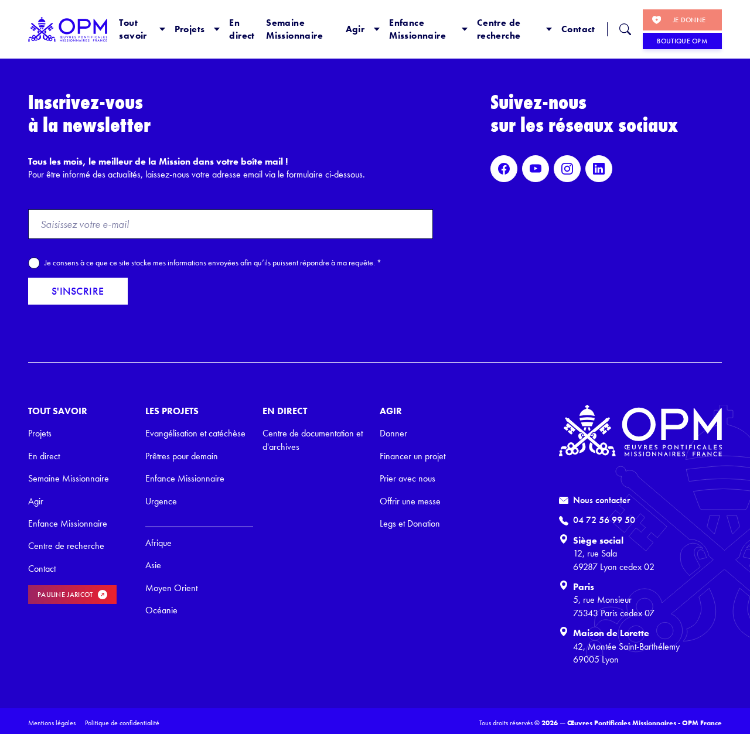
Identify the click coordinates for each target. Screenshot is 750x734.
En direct (241, 29)
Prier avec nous (407, 478)
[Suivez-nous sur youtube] (535, 168)
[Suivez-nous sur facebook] (503, 168)
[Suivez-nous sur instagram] (567, 168)
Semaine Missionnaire (294, 29)
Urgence (161, 501)
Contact (578, 29)
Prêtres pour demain (181, 456)
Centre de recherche (499, 29)
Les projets (172, 411)
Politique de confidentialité (122, 723)
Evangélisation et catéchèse (195, 433)
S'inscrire (78, 291)
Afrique (158, 543)
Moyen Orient (171, 588)
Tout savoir (132, 29)
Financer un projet (412, 456)
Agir (355, 29)
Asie (153, 565)
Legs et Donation (410, 523)
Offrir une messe (410, 501)
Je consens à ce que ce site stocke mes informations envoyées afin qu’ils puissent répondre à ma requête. (213, 262)
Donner (393, 433)
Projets (190, 29)
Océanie (161, 610)
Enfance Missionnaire (417, 29)
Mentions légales (52, 723)
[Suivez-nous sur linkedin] (598, 168)
